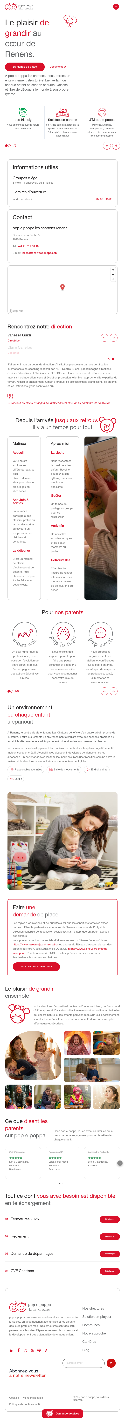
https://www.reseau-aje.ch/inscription (35, 944)
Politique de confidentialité (24, 1404)
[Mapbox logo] (16, 311)
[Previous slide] (107, 146)
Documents (56, 67)
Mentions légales (33, 1398)
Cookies (14, 1398)
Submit (111, 1363)
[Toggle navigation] (116, 6)
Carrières (89, 1341)
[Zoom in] (113, 269)
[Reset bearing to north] (113, 279)
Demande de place (25, 67)
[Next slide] (116, 146)
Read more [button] (15, 1169)
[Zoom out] (113, 274)
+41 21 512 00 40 (28, 246)
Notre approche (94, 1333)
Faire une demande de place (36, 966)
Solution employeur (96, 1317)
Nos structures (93, 1308)
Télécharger (110, 1219)
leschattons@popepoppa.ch (39, 253)
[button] (62, 287)
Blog (85, 1350)
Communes (91, 1325)
